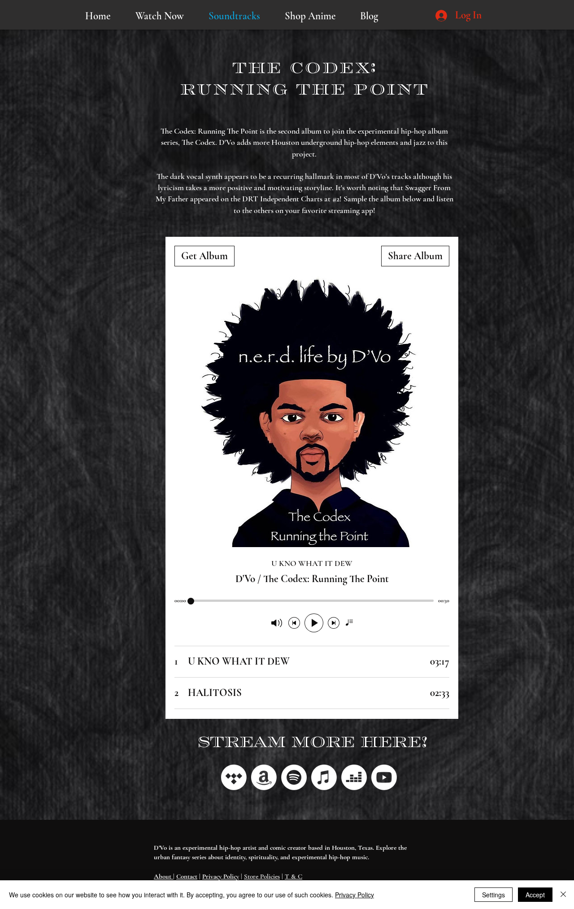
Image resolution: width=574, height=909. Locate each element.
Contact (186, 876)
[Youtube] (384, 777)
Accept (535, 894)
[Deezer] (354, 777)
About (163, 876)
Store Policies (262, 876)
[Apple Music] (324, 777)
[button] (159, 16)
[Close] (563, 894)
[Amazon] (264, 777)
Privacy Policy (220, 876)
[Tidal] (234, 777)
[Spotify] (294, 777)
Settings (493, 894)
